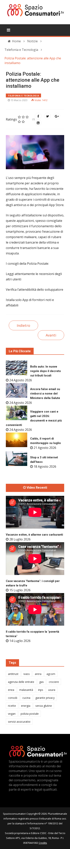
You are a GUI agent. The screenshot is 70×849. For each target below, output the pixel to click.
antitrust (13, 674)
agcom (50, 674)
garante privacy (45, 698)
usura (51, 690)
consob (12, 698)
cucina (26, 698)
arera (38, 674)
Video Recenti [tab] (36, 487)
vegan (12, 713)
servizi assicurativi (19, 721)
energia (25, 706)
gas (41, 682)
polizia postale (30, 713)
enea (11, 690)
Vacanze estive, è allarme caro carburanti (34, 534)
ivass (27, 674)
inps (40, 690)
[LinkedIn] (38, 122)
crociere (54, 682)
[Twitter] (47, 116)
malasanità (26, 690)
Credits (43, 843)
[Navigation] (8, 30)
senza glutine (43, 706)
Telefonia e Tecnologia (23, 95)
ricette (12, 706)
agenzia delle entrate (21, 682)
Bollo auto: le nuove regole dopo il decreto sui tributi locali (45, 371)
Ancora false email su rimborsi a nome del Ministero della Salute (45, 393)
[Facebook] (38, 116)
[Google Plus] (56, 116)
